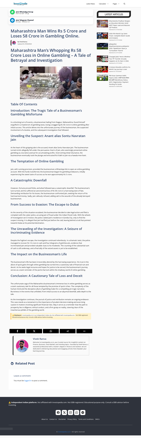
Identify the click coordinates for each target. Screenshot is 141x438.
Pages (115, 4)
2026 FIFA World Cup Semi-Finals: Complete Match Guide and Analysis (119, 36)
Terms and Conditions (86, 419)
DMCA (97, 419)
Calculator (102, 4)
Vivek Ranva (23, 42)
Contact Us (53, 419)
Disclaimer (62, 419)
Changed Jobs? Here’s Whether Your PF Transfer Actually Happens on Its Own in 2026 (119, 59)
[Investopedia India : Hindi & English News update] (20, 3)
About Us (44, 419)
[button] (124, 3)
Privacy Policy (72, 419)
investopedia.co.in (64, 432)
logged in (27, 380)
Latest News (90, 4)
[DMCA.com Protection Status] (6, 429)
